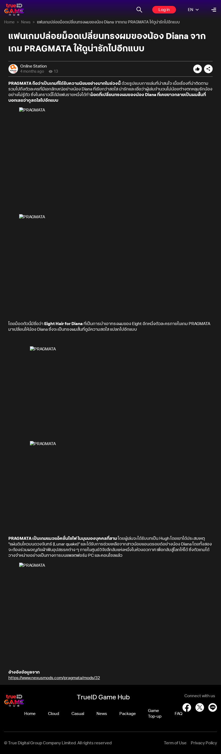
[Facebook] (186, 707)
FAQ (178, 714)
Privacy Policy (204, 743)
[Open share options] (208, 69)
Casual (77, 714)
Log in (164, 10)
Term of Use (175, 743)
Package (127, 714)
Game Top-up (154, 713)
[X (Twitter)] (199, 707)
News (25, 22)
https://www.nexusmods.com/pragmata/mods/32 (54, 678)
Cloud (53, 714)
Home (9, 22)
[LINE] (212, 707)
